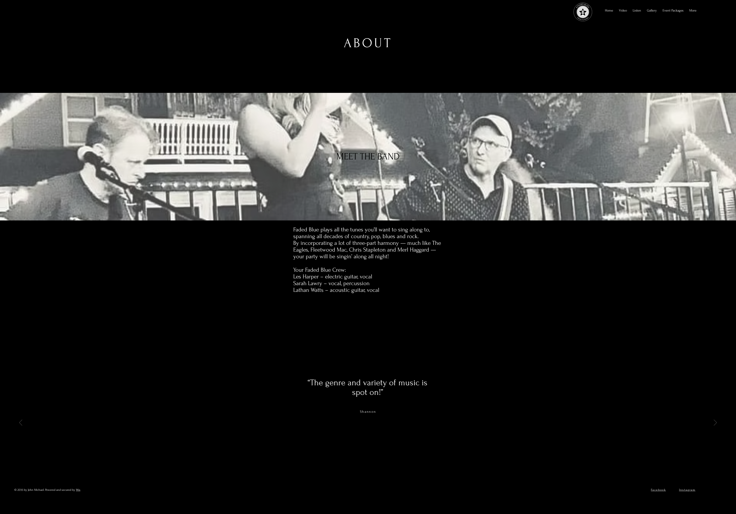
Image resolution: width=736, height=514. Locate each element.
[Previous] (20, 423)
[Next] (715, 423)
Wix (78, 490)
